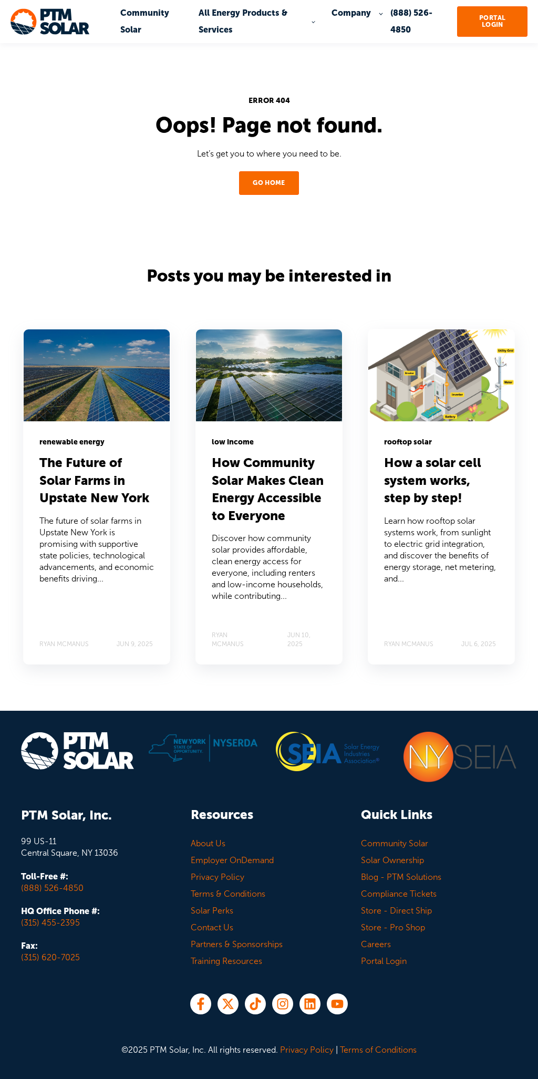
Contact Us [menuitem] (212, 927)
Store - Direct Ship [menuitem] (396, 911)
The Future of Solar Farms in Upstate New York (94, 480)
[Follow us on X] (228, 1003)
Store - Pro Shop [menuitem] (393, 927)
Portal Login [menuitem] (384, 961)
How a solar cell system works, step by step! (432, 480)
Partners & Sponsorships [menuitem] (237, 944)
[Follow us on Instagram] (282, 1003)
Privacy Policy (307, 1050)
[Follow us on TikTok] (255, 1003)
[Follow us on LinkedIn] (309, 1003)
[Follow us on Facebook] (200, 1003)
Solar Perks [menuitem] (212, 911)
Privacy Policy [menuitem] (217, 877)
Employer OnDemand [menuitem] (232, 860)
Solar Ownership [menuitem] (392, 860)
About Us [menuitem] (208, 843)
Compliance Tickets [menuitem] (399, 894)
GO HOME (269, 182)
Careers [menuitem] (376, 944)
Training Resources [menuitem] (226, 961)
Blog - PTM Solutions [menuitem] (401, 877)
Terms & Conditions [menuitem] (228, 894)
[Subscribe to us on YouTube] (337, 1003)
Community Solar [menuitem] (394, 843)
